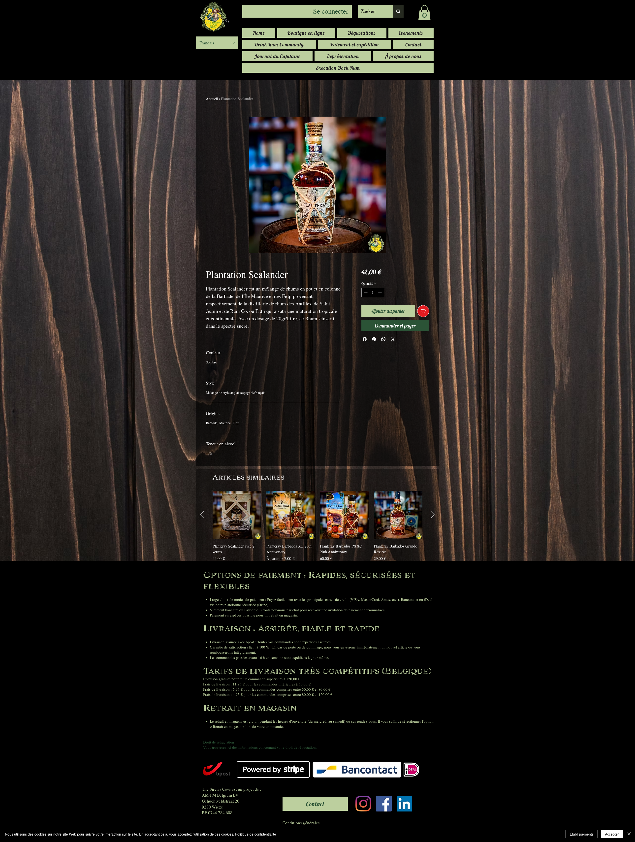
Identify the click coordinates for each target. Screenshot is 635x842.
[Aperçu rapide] (237, 515)
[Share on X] (393, 339)
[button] (424, 12)
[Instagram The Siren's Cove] (363, 803)
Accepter (612, 834)
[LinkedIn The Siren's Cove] (404, 803)
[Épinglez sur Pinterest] (374, 339)
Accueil (212, 98)
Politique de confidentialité (255, 834)
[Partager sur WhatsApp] (383, 339)
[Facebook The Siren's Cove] (384, 803)
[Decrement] (365, 292)
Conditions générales (301, 823)
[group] (317, 526)
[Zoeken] (398, 11)
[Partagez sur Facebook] (365, 339)
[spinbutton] (372, 292)
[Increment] (380, 292)
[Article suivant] (433, 515)
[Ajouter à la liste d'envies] (423, 311)
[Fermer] (629, 834)
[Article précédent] (202, 515)
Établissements (582, 834)
